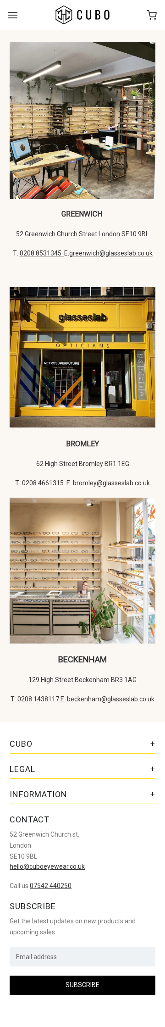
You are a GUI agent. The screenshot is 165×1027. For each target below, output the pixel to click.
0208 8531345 (42, 253)
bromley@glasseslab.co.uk (111, 483)
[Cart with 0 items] (152, 15)
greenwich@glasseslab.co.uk (111, 253)
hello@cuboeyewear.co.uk (47, 866)
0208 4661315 (44, 483)
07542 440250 (51, 885)
